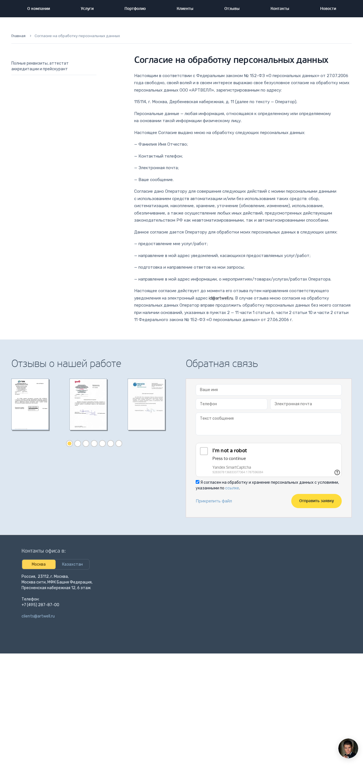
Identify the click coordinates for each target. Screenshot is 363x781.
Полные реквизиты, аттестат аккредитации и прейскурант (40, 66)
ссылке (232, 488)
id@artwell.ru (221, 298)
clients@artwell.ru (38, 616)
